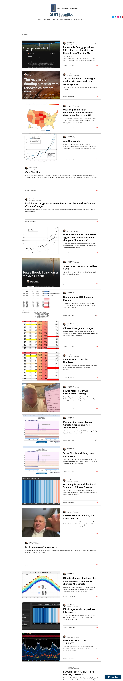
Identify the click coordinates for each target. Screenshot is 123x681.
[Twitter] (113, 17)
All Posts (25, 35)
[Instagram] (118, 17)
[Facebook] (120, 17)
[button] (98, 35)
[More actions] (97, 43)
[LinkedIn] (115, 17)
